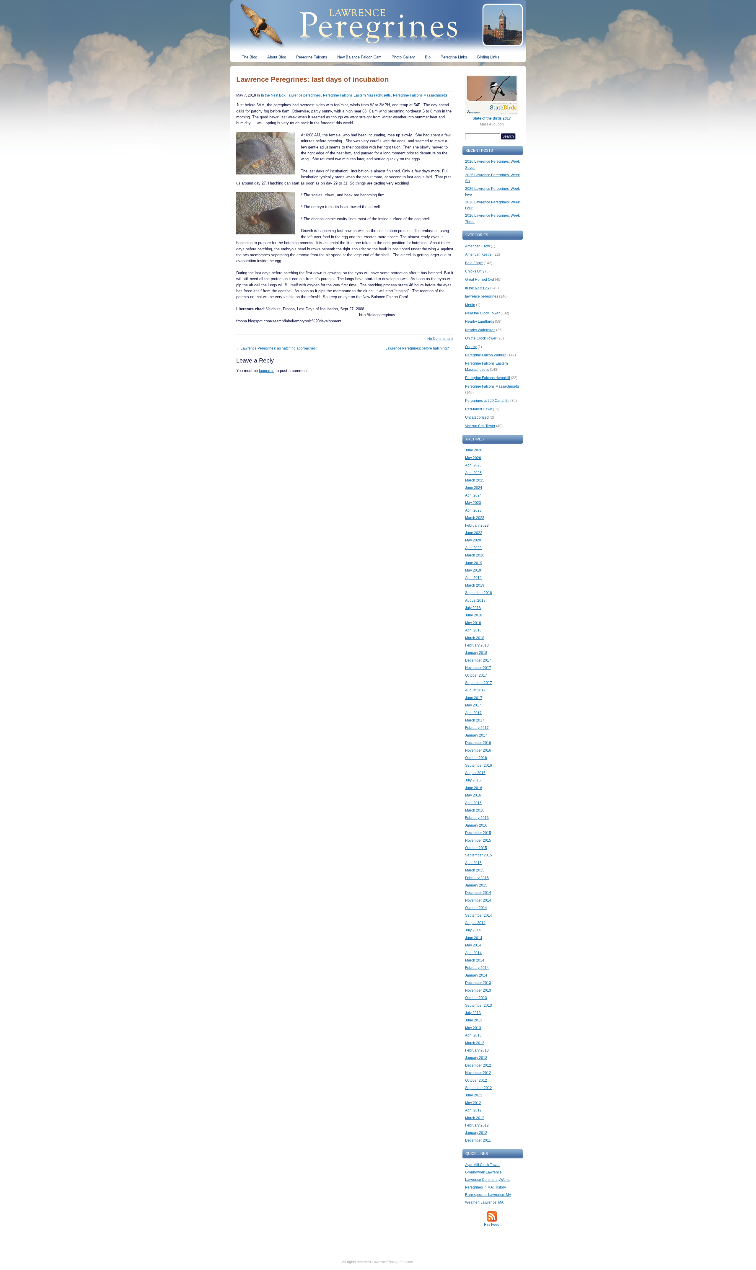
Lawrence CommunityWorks (487, 1180)
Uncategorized (477, 417)
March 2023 (474, 518)
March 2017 (474, 720)
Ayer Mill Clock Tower (482, 1165)
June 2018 (473, 615)
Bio (428, 57)
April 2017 (473, 713)
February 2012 (477, 1125)
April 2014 (473, 953)
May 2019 (473, 570)
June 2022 (473, 533)
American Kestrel (479, 254)
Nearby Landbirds (479, 321)
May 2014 (473, 945)
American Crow (477, 246)
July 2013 (473, 1013)
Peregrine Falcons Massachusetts (420, 95)
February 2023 (477, 525)
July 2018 (473, 608)
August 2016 (475, 773)
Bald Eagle (474, 263)
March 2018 (474, 638)
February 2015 (477, 878)
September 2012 (478, 1088)
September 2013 (478, 1005)
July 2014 (473, 930)
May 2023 (473, 503)
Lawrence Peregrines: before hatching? (419, 348)
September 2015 (478, 855)
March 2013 (474, 1043)
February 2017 (477, 728)
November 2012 (478, 1073)
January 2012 (476, 1133)
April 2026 (473, 465)
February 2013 (477, 1050)
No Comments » (440, 339)
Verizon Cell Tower (480, 426)
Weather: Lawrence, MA (484, 1202)
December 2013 (478, 983)
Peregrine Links (454, 57)
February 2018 (477, 645)
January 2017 (476, 735)
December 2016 (478, 743)
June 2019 (473, 563)
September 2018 (478, 593)
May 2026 (473, 458)
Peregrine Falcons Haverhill (487, 378)
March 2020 (474, 555)
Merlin (470, 305)
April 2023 (473, 510)
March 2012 (474, 1118)
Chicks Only (474, 271)
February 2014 (477, 968)
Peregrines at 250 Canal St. (487, 401)
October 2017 (476, 675)
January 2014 (476, 975)
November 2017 (478, 668)
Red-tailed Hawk (478, 409)
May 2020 (473, 540)
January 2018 (476, 653)
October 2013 (476, 998)
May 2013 (473, 1028)
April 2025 (473, 473)
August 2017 (475, 690)
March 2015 (474, 870)
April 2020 (473, 548)
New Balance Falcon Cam (359, 57)
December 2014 (478, 893)
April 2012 (473, 1110)
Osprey (471, 347)
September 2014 (478, 915)
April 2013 (473, 1035)
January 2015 (476, 885)
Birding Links (488, 57)
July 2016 (473, 780)
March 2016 (474, 810)
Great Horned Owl (479, 279)
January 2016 (476, 825)
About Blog (276, 57)
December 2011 (478, 1140)
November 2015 (478, 840)
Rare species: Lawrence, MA (488, 1195)
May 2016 (473, 795)
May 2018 (473, 623)
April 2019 (473, 578)
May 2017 (473, 705)
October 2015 (476, 848)
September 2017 (478, 683)
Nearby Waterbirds (480, 330)
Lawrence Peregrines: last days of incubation (312, 79)
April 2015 (473, 863)
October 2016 (476, 758)
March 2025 (474, 480)
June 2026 (473, 450)
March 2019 (474, 585)
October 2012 (476, 1080)
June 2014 (473, 938)
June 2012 (473, 1095)
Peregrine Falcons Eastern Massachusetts (357, 95)
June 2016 (473, 788)
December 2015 (478, 833)
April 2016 (473, 803)
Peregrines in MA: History (485, 1187)
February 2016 (477, 818)
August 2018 (475, 600)
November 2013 (478, 990)
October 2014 (476, 908)
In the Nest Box (273, 95)
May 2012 (473, 1103)
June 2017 (473, 698)
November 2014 (478, 900)
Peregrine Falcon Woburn (485, 355)
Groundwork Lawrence (483, 1172)
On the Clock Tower (480, 338)
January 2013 (476, 1058)
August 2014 (475, 923)
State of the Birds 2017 (491, 118)
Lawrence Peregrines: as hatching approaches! (276, 348)
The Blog (249, 57)
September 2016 (478, 765)
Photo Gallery (403, 57)
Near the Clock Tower (482, 313)
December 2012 (478, 1065)
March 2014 (474, 960)
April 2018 (473, 630)
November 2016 (478, 750)
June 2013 (473, 1020)
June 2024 (473, 488)
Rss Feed (491, 1224)
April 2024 (473, 495)
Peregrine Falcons (311, 57)
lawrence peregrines (304, 95)
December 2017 (478, 660)
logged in (266, 370)
